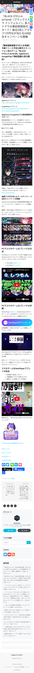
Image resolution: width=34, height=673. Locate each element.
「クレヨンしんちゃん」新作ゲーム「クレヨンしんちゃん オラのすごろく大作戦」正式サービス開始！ (17, 587)
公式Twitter (7, 460)
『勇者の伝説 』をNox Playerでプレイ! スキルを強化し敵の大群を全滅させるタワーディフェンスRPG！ (16, 629)
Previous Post (10, 489)
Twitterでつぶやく (17, 658)
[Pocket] (31, 24)
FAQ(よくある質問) (19, 667)
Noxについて (5, 449)
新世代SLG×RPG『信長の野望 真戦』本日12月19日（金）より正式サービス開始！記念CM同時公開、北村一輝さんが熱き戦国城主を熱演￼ (16, 578)
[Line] (31, 17)
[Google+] (31, 15)
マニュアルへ (17, 265)
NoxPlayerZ (17, 670)
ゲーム (27, 667)
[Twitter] (31, 13)
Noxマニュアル (6, 453)
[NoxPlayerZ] (15, 506)
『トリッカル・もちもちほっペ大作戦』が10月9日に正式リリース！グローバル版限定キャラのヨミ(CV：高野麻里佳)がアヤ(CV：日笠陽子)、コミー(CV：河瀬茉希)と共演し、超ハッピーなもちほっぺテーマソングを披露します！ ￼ (16, 596)
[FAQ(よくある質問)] (8, 506)
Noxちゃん (14, 40)
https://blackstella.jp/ (8, 193)
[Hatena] (31, 20)
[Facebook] (31, 10)
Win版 (11, 530)
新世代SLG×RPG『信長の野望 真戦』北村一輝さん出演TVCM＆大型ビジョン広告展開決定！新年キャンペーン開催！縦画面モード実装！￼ (16, 569)
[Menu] (2, 2)
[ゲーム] (11, 506)
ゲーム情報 (11, 478)
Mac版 (25, 530)
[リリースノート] (4, 506)
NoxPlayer (17, 2)
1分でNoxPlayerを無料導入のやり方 (12, 443)
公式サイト (13, 312)
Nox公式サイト (6, 456)
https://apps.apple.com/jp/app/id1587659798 (15, 103)
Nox (3, 460)
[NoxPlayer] (17, 8)
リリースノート (9, 667)
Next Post (23, 491)
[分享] (31, 27)
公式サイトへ (17, 263)
